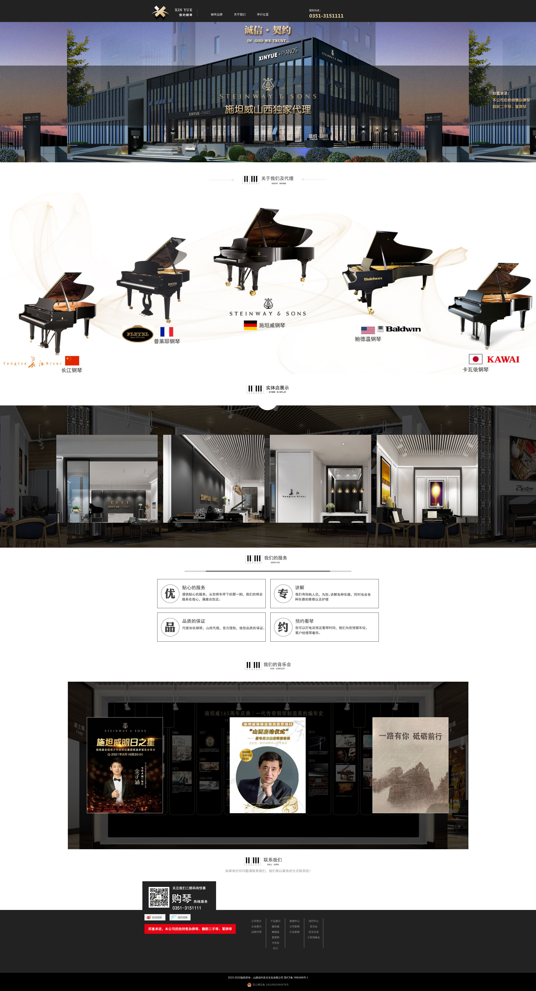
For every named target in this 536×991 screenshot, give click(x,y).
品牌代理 (256, 931)
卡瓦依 (275, 942)
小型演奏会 (313, 937)
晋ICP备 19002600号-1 (296, 977)
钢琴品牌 (217, 14)
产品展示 (276, 921)
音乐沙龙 (314, 931)
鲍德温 (275, 931)
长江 (275, 948)
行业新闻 (295, 931)
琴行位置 (263, 14)
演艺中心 (314, 921)
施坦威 (275, 926)
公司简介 (256, 921)
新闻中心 (295, 921)
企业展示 (256, 926)
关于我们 (240, 14)
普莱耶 (275, 937)
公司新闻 (295, 926)
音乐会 (313, 926)
